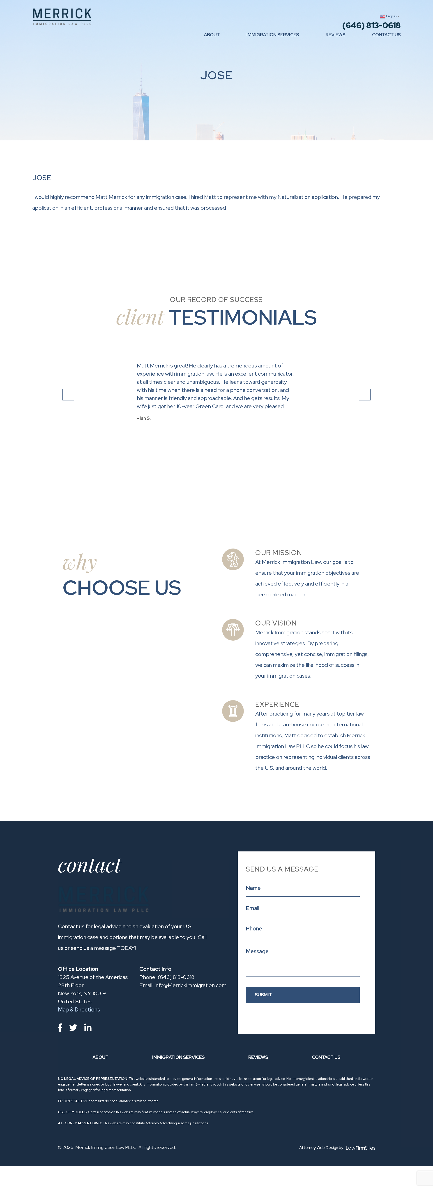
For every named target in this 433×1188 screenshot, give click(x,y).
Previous (68, 394)
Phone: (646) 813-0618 (166, 977)
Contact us (386, 35)
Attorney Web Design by (321, 1147)
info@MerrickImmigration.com (182, 985)
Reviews (335, 35)
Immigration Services (272, 35)
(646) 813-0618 (371, 25)
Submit (263, 995)
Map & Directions (79, 1009)
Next (365, 394)
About (212, 35)
